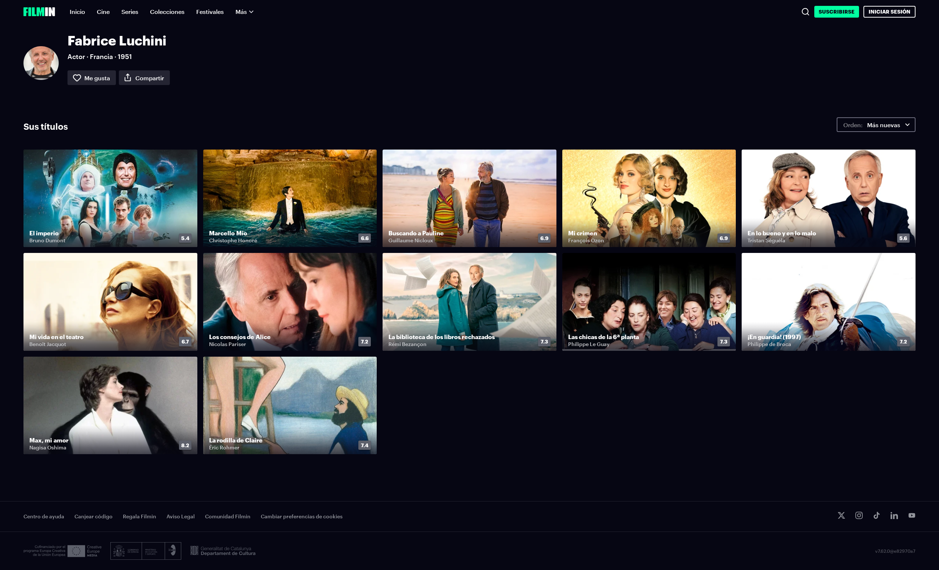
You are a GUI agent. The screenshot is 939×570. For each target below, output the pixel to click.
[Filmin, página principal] (39, 11)
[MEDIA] (62, 551)
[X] (841, 515)
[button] (187, 238)
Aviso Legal (181, 516)
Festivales (210, 11)
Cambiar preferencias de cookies (302, 516)
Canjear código (93, 516)
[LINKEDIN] (894, 515)
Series (129, 11)
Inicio (77, 11)
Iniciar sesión (889, 11)
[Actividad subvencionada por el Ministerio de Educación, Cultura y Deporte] (146, 551)
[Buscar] (805, 11)
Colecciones (167, 11)
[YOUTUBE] (912, 515)
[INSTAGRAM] (859, 515)
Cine (103, 11)
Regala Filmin (139, 516)
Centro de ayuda (43, 516)
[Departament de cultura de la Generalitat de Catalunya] (223, 550)
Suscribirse (837, 11)
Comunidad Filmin (228, 516)
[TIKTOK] (877, 515)
